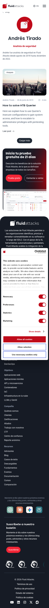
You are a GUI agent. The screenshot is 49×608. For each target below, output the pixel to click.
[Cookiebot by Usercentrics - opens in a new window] (35, 251)
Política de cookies (24, 597)
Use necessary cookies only (24, 355)
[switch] (42, 305)
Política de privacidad (24, 588)
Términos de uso (24, 584)
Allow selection (24, 347)
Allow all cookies (24, 339)
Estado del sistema (24, 593)
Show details (35, 331)
